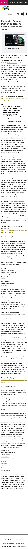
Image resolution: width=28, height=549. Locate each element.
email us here (5, 457)
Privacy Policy (22, 546)
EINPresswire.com (12, 63)
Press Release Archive (16, 540)
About (7, 540)
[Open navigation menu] (2, 13)
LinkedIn (3, 461)
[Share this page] (26, 13)
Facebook (4, 463)
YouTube (3, 465)
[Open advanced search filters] (21, 14)
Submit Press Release (8, 543)
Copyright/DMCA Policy (9, 546)
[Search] (18, 14)
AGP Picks (4, 2)
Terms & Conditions (20, 543)
